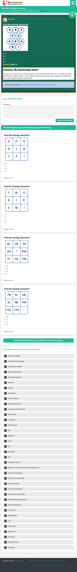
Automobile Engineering (16, 494)
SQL (9, 430)
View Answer (9, 178)
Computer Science (13, 462)
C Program (11, 420)
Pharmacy (11, 547)
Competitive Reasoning (28, 85)
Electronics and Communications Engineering (23, 468)
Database (10, 436)
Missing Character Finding (46, 85)
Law (9, 521)
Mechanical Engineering (15, 478)
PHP (9, 457)
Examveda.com (18, 561)
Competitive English (14, 366)
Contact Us (62, 561)
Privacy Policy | (53, 561)
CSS (8, 446)
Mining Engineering (14, 505)
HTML (9, 441)
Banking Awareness (14, 404)
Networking (11, 414)
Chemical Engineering (15, 489)
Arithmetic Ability (13, 356)
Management (12, 515)
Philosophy (11, 526)
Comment (7, 104)
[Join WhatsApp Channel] (72, 15)
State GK (10, 382)
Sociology (10, 537)
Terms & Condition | (42, 561)
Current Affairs (12, 398)
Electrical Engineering (15, 473)
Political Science (13, 542)
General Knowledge (14, 377)
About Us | (33, 561)
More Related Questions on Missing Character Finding (38, 340)
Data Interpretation (14, 372)
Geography (11, 393)
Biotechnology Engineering (16, 499)
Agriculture (11, 531)
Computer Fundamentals (16, 409)
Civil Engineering (13, 483)
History (10, 388)
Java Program (12, 425)
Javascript (11, 452)
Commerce (11, 510)
